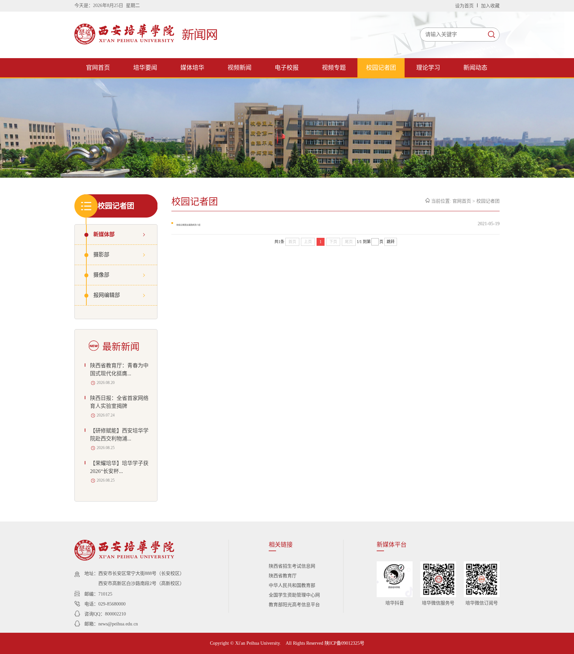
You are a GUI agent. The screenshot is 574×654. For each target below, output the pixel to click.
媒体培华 (192, 67)
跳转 (391, 241)
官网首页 (98, 67)
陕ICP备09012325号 (344, 643)
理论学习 (428, 67)
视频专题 (334, 67)
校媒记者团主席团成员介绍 (188, 225)
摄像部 (101, 275)
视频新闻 (239, 67)
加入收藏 (490, 5)
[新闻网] (147, 43)
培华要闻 (145, 67)
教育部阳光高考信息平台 (294, 604)
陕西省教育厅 (283, 575)
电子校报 (287, 67)
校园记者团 (381, 67)
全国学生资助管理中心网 (294, 595)
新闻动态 (475, 67)
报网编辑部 (106, 295)
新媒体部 (104, 234)
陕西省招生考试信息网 (292, 566)
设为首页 (465, 5)
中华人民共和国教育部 (292, 585)
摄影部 (101, 254)
